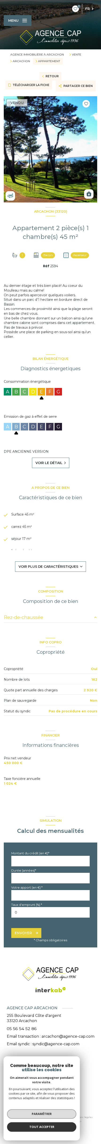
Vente (76, 54)
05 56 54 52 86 (22, 1028)
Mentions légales (83, 1117)
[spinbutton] (50, 912)
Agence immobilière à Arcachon (37, 54)
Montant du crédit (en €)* (30, 853)
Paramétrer (42, 1114)
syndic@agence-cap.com (55, 1044)
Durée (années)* (23, 870)
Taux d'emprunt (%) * (26, 905)
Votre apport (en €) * (27, 887)
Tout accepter (41, 1127)
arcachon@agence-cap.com (68, 1036)
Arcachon (21, 61)
